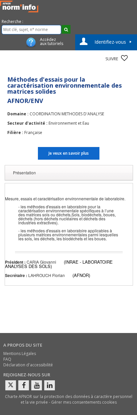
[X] (10, 385)
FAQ (7, 359)
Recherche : (12, 21)
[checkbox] (124, 58)
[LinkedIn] (49, 385)
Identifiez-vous (110, 42)
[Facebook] (23, 385)
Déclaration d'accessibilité (28, 365)
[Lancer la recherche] (66, 29)
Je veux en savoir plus (69, 153)
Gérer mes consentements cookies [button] (84, 402)
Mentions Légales (19, 353)
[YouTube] (36, 385)
